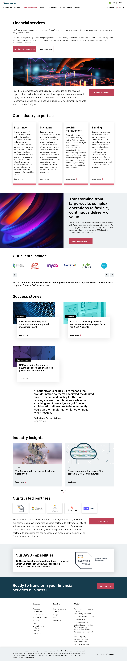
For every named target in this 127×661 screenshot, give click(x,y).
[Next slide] (112, 275)
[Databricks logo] (72, 508)
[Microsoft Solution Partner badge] (37, 508)
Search (111, 8)
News (35, 623)
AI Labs (36, 620)
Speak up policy (80, 637)
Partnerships (38, 615)
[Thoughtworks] (9, 2)
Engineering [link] (52, 8)
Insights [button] (42, 8)
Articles (56, 612)
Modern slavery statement (84, 617)
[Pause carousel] (15, 275)
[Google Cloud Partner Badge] (54, 508)
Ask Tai (121, 7)
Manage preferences (105, 654)
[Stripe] (89, 508)
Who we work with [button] (30, 8)
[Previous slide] (107, 275)
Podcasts (57, 620)
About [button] (69, 8)
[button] (63, 491)
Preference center (60, 609)
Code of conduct (80, 619)
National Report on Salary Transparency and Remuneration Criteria (83, 627)
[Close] (123, 650)
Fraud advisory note (81, 644)
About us (36, 609)
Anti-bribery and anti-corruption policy (82, 641)
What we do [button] (7, 8)
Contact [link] (77, 8)
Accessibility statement (82, 614)
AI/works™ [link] (17, 8)
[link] (101, 92)
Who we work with (40, 617)
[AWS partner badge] (20, 508)
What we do (37, 612)
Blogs (55, 615)
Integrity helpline (80, 622)
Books (55, 617)
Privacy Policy (29, 657)
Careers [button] (62, 8)
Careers (36, 631)
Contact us (37, 634)
